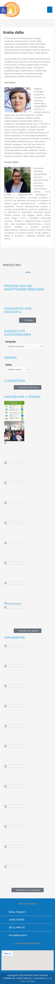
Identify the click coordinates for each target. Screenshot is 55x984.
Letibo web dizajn (27, 981)
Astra (47, 978)
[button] (3, 10)
